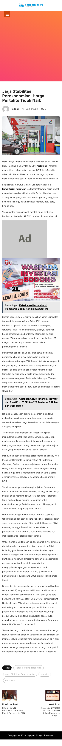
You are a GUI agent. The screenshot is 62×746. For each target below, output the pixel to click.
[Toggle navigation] (7, 14)
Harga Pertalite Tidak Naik (28, 667)
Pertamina (10, 680)
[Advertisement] (31, 53)
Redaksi (15, 109)
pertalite (45, 674)
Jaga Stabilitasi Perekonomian (20, 674)
